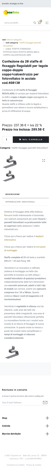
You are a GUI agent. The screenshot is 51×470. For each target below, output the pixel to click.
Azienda (6, 425)
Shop (4, 418)
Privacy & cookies (33, 465)
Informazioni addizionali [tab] (20, 202)
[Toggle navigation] (47, 23)
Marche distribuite (11, 433)
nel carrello (33, 139)
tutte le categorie (14, 39)
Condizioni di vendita (16, 465)
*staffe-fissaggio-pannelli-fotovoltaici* (29, 147)
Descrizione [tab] (12, 194)
